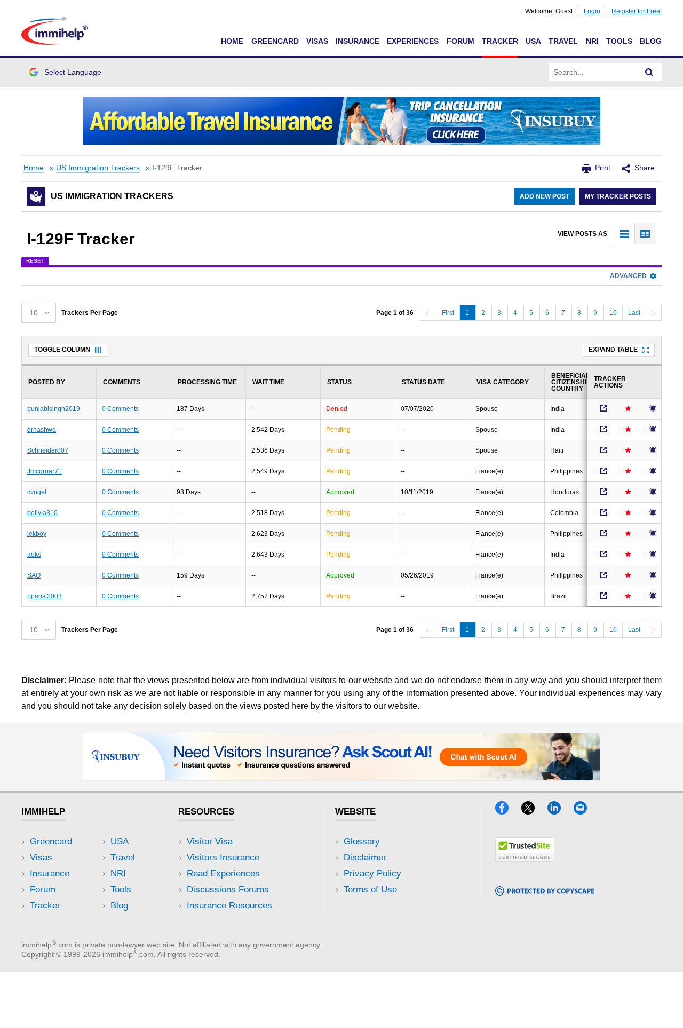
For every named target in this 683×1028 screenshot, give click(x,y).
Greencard (275, 41)
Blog (651, 41)
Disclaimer (365, 857)
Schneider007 (47, 450)
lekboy (36, 533)
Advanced (628, 276)
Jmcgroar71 (44, 471)
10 (613, 313)
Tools (619, 41)
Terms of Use (370, 889)
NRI (592, 41)
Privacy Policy (372, 873)
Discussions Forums (228, 889)
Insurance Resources (229, 905)
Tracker (500, 41)
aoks (34, 554)
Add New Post (544, 196)
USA (533, 41)
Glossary (362, 841)
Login (592, 11)
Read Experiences (223, 873)
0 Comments (120, 409)
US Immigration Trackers (98, 168)
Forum (460, 41)
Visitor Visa (210, 841)
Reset (35, 261)
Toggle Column (62, 349)
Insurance (357, 41)
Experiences (413, 41)
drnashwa (41, 429)
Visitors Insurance (223, 857)
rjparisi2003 (44, 596)
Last (634, 313)
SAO (34, 575)
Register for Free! (636, 11)
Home (232, 41)
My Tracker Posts (618, 196)
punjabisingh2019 (53, 409)
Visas (317, 41)
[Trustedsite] (524, 858)
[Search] (649, 72)
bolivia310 (42, 513)
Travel (563, 41)
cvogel (36, 492)
